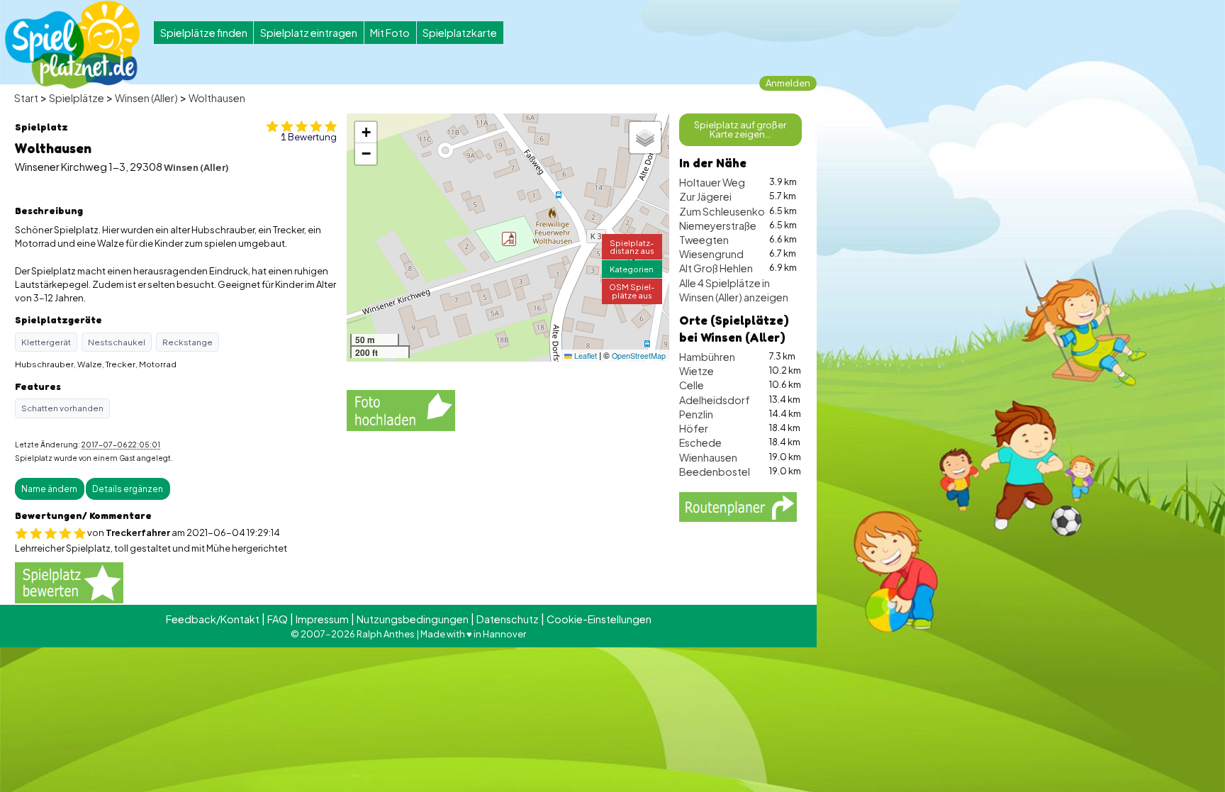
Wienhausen (708, 457)
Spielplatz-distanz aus (632, 246)
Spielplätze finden (203, 32)
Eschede (700, 442)
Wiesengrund (711, 253)
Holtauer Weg (712, 182)
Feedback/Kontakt (212, 619)
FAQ (277, 619)
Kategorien (632, 269)
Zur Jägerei (705, 196)
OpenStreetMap (639, 355)
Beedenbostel (714, 471)
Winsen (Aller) (146, 97)
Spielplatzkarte (460, 32)
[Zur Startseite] (72, 45)
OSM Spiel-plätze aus (632, 290)
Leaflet (584, 355)
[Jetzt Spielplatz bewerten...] (69, 582)
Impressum (322, 619)
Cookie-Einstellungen (599, 619)
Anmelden (788, 83)
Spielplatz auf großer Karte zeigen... (740, 129)
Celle (691, 385)
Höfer (693, 428)
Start (26, 97)
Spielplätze (76, 97)
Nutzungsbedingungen (413, 619)
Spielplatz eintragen (308, 32)
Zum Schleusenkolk (726, 211)
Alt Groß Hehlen (716, 268)
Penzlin (696, 414)
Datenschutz (507, 619)
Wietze (696, 370)
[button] (509, 239)
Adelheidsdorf (714, 400)
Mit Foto (390, 32)
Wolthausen (217, 97)
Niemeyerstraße (717, 225)
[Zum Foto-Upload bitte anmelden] (401, 408)
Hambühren (707, 356)
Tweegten (704, 239)
